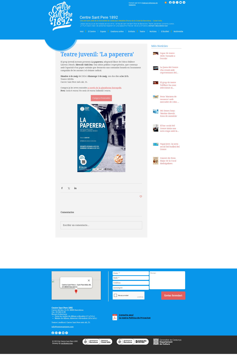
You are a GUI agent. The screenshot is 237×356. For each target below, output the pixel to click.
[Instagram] (173, 2)
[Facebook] (170, 2)
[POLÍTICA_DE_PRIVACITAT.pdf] (115, 317)
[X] (177, 2)
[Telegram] (184, 2)
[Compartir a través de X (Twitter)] (68, 188)
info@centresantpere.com (63, 327)
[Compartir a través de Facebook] (62, 188)
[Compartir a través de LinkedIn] (75, 188)
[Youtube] (180, 2)
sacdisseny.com (67, 343)
